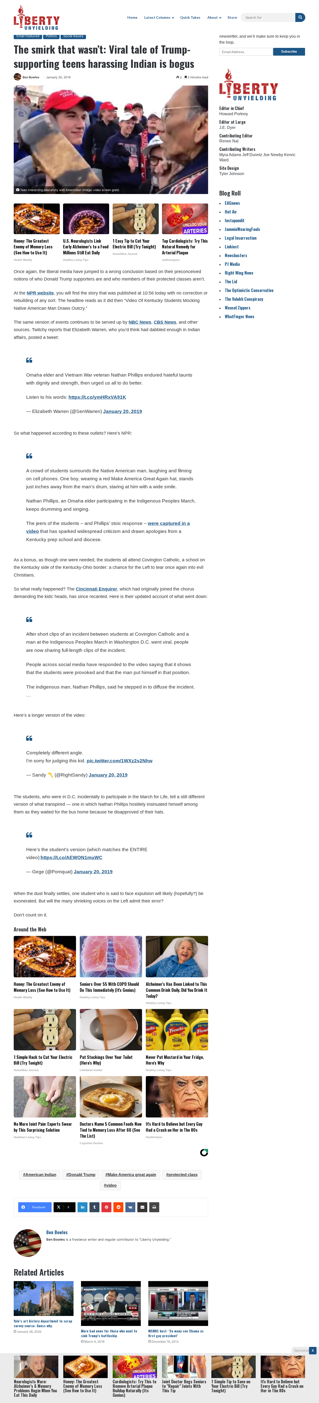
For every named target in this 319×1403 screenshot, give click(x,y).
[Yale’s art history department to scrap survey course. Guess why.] (44, 1298)
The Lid (231, 281)
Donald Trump (82, 1175)
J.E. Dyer (227, 127)
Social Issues (73, 36)
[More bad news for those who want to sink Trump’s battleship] (111, 1303)
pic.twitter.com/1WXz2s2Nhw (120, 760)
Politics (51, 36)
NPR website (40, 293)
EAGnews (232, 203)
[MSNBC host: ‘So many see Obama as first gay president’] (178, 1303)
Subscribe (289, 51)
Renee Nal (229, 141)
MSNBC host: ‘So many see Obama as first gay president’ (176, 1333)
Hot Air (231, 211)
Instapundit (234, 220)
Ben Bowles (31, 77)
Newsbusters (236, 255)
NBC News (140, 322)
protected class (183, 1175)
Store (232, 17)
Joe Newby (273, 155)
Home (132, 17)
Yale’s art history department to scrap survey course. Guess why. (43, 1323)
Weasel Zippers (237, 307)
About (212, 17)
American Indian (40, 1175)
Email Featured (27, 36)
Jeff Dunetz (252, 155)
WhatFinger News (239, 316)
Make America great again (132, 1175)
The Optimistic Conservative (249, 290)
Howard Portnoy (233, 114)
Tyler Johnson (231, 174)
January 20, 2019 (122, 411)
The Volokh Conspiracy (244, 299)
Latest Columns (157, 17)
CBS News (165, 322)
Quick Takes (190, 17)
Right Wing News (239, 273)
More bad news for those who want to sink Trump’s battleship (109, 1333)
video (111, 1185)
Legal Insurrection (240, 238)
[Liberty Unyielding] (37, 17)
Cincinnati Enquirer (96, 589)
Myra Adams (230, 155)
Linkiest (232, 246)
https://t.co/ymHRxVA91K (97, 397)
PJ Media (232, 264)
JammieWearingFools (242, 229)
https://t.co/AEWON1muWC (71, 857)
